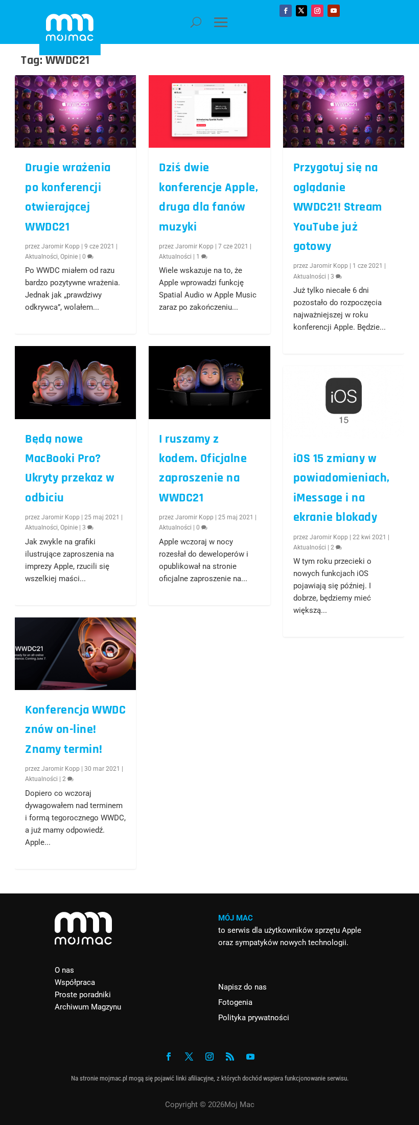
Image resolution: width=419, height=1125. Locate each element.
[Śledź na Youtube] (334, 11)
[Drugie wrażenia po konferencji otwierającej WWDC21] (75, 111)
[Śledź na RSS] (230, 1056)
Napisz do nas (242, 987)
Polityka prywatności (253, 1017)
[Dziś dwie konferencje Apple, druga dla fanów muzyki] (209, 111)
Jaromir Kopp (60, 246)
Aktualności (41, 256)
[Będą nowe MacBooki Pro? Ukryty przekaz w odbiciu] (75, 382)
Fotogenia (235, 1002)
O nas (64, 970)
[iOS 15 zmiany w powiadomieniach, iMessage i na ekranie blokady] (343, 402)
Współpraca (75, 982)
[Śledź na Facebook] (286, 11)
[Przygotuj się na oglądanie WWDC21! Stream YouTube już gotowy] (343, 111)
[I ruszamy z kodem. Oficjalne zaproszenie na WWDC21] (209, 382)
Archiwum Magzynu (88, 1007)
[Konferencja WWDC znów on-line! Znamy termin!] (75, 653)
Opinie (69, 256)
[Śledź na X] (301, 10)
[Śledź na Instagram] (317, 11)
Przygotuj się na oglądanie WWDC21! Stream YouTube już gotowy (337, 207)
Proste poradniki (83, 994)
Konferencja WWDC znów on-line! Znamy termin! (75, 729)
